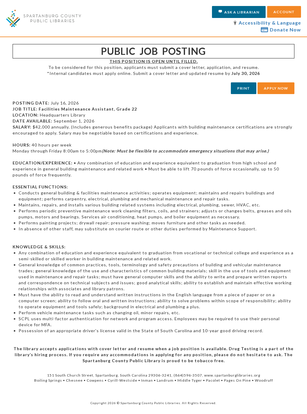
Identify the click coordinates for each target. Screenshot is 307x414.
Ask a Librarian (241, 12)
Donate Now (285, 29)
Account (284, 12)
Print (243, 88)
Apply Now (276, 88)
